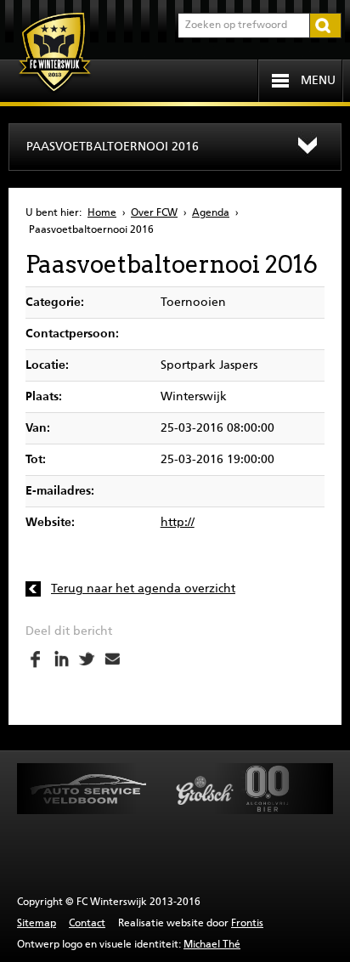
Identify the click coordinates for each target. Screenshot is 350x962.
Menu (318, 81)
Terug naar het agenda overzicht (143, 589)
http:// (178, 523)
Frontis (247, 924)
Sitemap (36, 924)
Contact (87, 924)
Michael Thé (211, 945)
